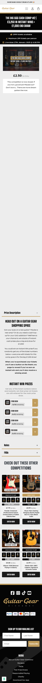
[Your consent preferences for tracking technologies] (4, 679)
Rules (6, 445)
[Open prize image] (6, 402)
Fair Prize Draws (21, 670)
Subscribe (33, 644)
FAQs (6, 452)
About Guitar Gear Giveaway (21, 659)
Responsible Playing (21, 673)
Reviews (21, 663)
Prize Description (12, 313)
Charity (21, 676)
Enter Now (11, 521)
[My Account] (33, 8)
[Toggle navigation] (26, 8)
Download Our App (21, 680)
